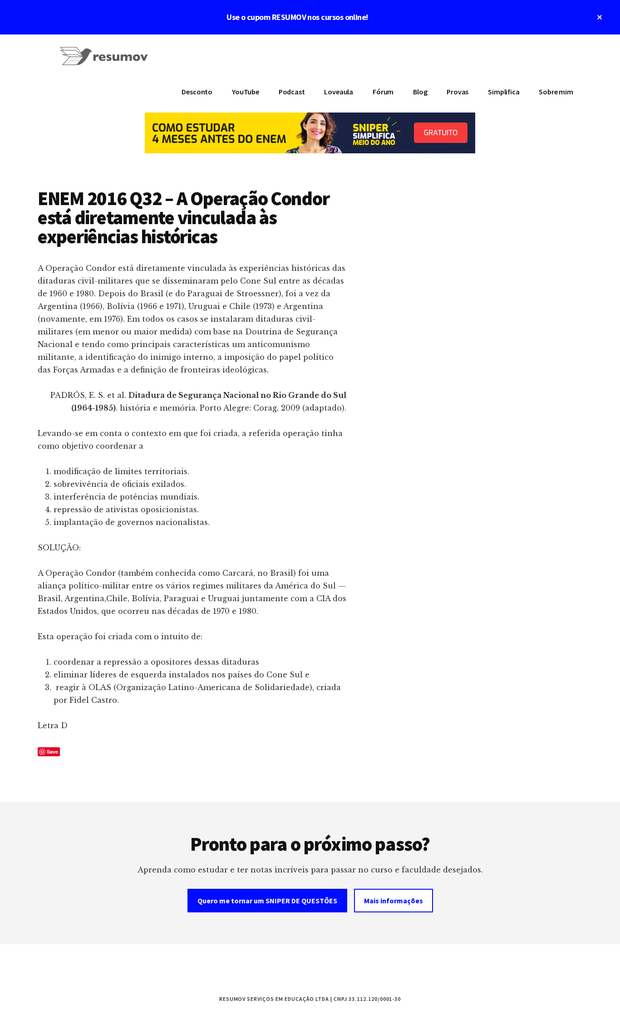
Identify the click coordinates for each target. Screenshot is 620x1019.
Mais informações (393, 900)
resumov (106, 62)
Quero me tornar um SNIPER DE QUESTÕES (267, 900)
